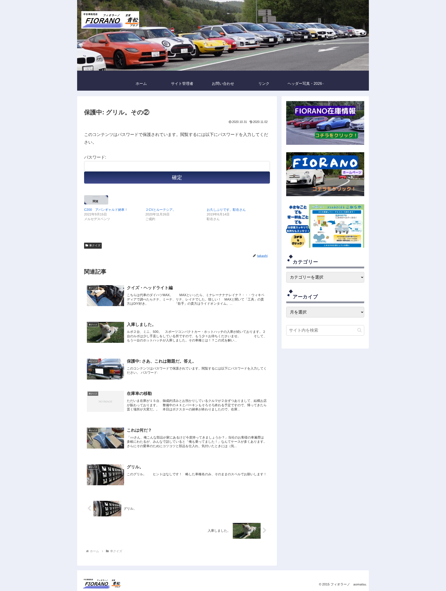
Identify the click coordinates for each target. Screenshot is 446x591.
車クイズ (94, 245)
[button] (359, 330)
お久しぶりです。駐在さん (226, 209)
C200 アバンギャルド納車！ (106, 209)
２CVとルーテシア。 (160, 209)
